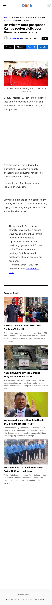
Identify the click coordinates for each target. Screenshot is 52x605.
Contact (19, 600)
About (29, 600)
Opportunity (40, 600)
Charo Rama (15, 38)
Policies (10, 600)
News (6, 17)
